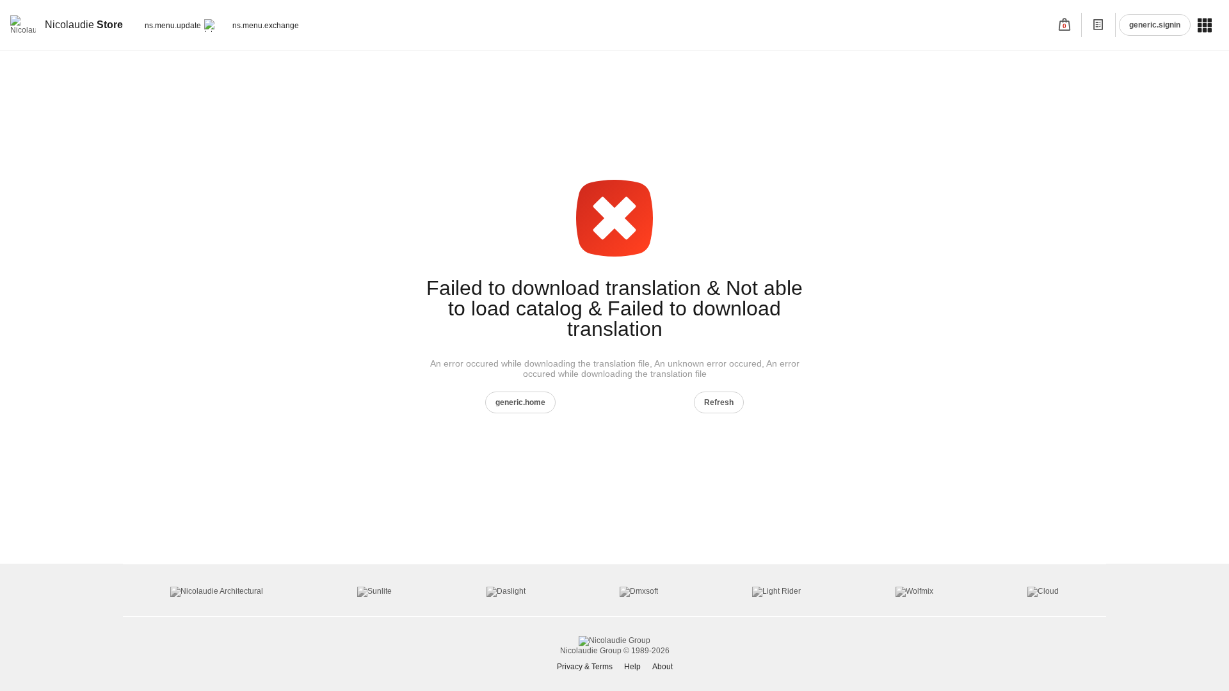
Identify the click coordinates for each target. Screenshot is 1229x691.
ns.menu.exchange (265, 25)
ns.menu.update (173, 25)
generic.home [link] (520, 402)
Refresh (719, 402)
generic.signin (1154, 24)
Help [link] (632, 666)
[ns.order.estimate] (1098, 25)
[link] (68, 25)
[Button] (1098, 25)
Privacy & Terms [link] (585, 666)
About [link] (662, 666)
